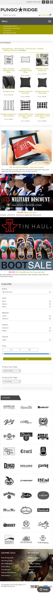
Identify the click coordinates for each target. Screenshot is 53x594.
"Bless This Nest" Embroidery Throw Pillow (9, 70)
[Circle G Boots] (9, 441)
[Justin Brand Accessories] (26, 499)
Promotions (7, 30)
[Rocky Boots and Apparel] (9, 529)
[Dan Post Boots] (43, 455)
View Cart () (45, 15)
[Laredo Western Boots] (43, 499)
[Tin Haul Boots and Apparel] (43, 543)
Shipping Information (35, 566)
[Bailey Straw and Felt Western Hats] (9, 426)
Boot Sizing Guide (7, 558)
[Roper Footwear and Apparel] (26, 529)
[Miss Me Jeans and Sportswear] (9, 514)
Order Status (5, 566)
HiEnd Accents (31, 49)
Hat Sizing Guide (6, 561)
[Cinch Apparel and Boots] (43, 426)
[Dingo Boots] (9, 470)
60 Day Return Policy (10, 26)
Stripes (26, 331)
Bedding (40, 49)
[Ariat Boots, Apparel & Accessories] (43, 411)
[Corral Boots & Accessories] (43, 441)
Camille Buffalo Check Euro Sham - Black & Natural (25, 116)
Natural (26, 304)
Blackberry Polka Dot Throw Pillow (42, 92)
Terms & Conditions (34, 561)
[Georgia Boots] (9, 485)
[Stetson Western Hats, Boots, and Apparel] (26, 543)
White (26, 307)
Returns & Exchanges (8, 572)
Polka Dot (26, 328)
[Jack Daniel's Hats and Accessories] (9, 499)
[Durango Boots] (26, 470)
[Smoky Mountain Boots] (9, 543)
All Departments (7, 49)
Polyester (26, 319)
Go (27, 359)
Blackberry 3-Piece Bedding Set (42, 69)
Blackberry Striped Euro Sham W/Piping (9, 115)
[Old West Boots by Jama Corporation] (26, 514)
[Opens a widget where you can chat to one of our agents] (44, 590)
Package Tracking (34, 564)
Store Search (5, 575)
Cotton (26, 316)
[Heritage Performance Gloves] (26, 485)
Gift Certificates (6, 564)
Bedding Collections (10, 50)
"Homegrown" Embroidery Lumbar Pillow (25, 70)
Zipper (26, 340)
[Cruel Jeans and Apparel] (26, 455)
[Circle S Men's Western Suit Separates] (26, 441)
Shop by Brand (19, 49)
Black (26, 301)
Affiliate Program (33, 558)
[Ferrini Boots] (43, 470)
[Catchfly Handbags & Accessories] (26, 426)
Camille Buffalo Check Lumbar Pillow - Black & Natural (42, 116)
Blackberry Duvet (8, 91)
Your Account (5, 569)
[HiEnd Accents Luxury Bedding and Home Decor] (43, 485)
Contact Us (31, 572)
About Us (31, 569)
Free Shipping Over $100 (11, 28)
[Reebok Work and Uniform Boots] (43, 514)
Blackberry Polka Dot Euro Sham (25, 92)
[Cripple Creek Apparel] (9, 455)
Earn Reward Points (9, 33)
